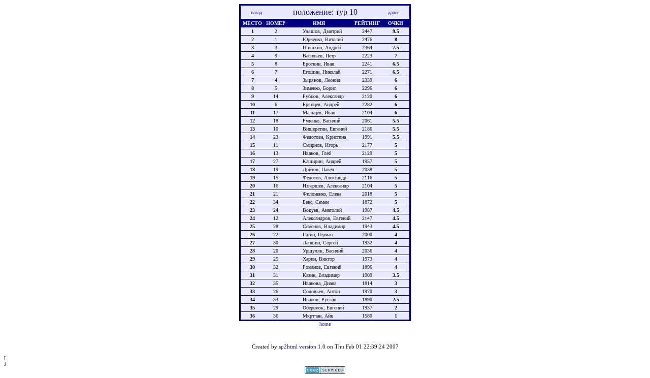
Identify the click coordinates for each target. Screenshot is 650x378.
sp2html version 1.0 (302, 346)
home (325, 324)
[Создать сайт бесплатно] (325, 372)
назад (256, 12)
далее (393, 12)
